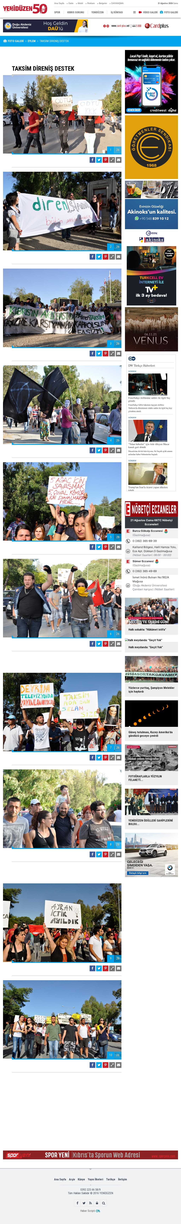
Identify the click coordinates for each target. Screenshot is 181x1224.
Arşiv (72, 1179)
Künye (81, 1179)
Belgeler (103, 3)
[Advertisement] (62, 55)
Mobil (80, 3)
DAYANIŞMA (117, 3)
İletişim (122, 1179)
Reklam (91, 3)
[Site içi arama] (103, 1203)
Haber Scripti (87, 1211)
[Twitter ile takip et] (84, 1203)
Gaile (71, 3)
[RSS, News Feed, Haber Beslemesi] (90, 1203)
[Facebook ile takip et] (77, 1203)
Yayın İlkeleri (95, 1179)
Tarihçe (110, 1179)
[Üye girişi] (97, 1203)
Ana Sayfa (59, 3)
